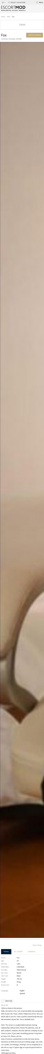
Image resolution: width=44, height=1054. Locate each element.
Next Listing (37, 945)
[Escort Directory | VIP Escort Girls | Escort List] (13, 8)
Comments (31, 952)
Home (3, 17)
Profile (6, 952)
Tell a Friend (18, 952)
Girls (8, 17)
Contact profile (34, 35)
